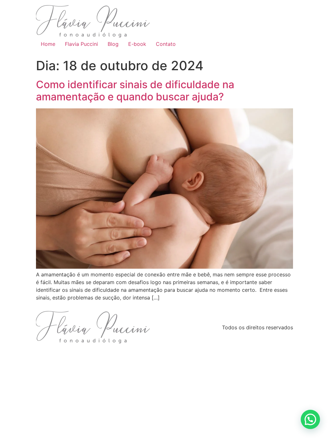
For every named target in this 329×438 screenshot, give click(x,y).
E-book (137, 44)
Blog (113, 44)
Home (48, 44)
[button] (310, 419)
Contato (166, 44)
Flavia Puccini (81, 44)
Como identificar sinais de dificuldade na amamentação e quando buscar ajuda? (135, 90)
